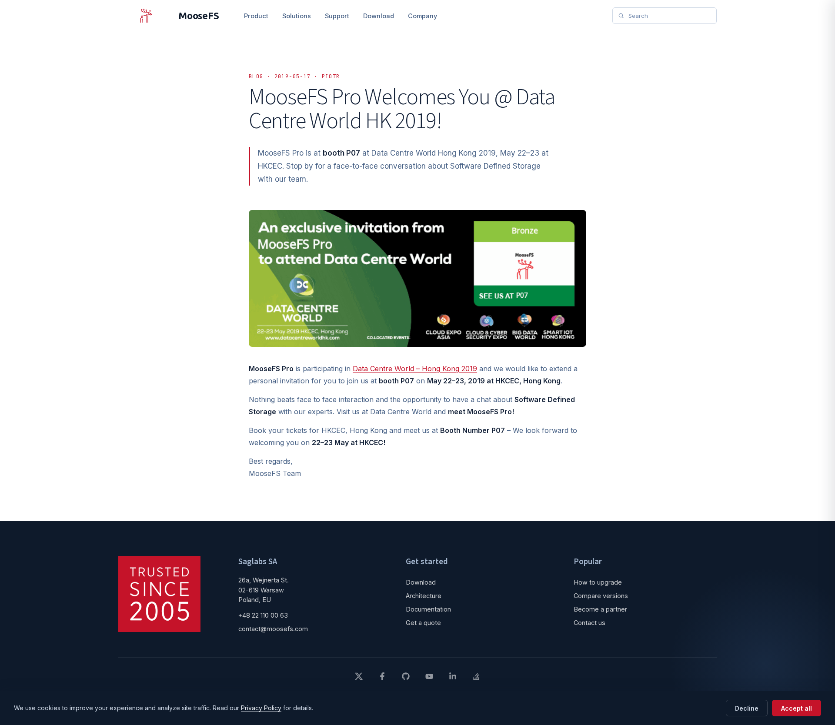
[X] (358, 676)
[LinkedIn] (452, 676)
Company (422, 16)
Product (256, 16)
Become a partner (600, 609)
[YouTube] (429, 676)
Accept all (796, 708)
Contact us (589, 622)
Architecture (423, 595)
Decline (746, 708)
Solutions (296, 16)
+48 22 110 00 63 (263, 615)
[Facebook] (382, 676)
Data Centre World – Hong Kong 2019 (415, 368)
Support (337, 16)
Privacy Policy (261, 708)
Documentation (428, 609)
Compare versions (601, 595)
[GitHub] (405, 676)
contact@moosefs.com (273, 628)
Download (378, 16)
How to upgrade (598, 582)
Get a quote (423, 622)
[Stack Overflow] (476, 676)
